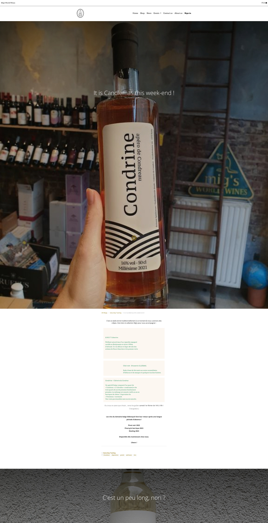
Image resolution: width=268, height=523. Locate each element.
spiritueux (129, 455)
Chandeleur (106, 455)
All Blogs (104, 313)
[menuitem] (135, 13)
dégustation (115, 455)
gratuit (122, 455)
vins (135, 455)
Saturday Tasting (115, 313)
